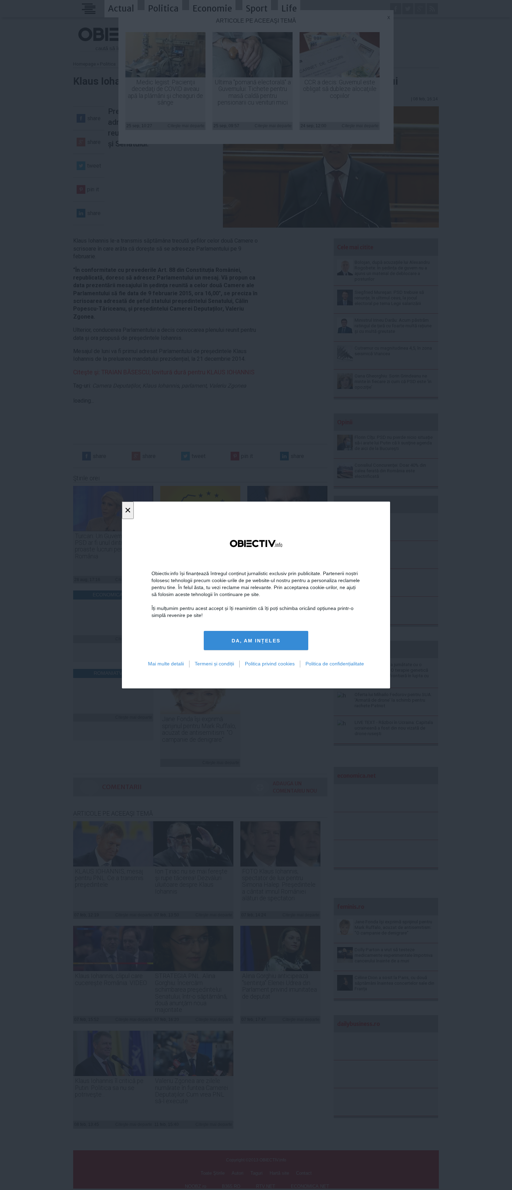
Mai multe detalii (166, 663)
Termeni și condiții (214, 663)
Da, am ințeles (256, 640)
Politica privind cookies (270, 663)
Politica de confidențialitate (334, 663)
